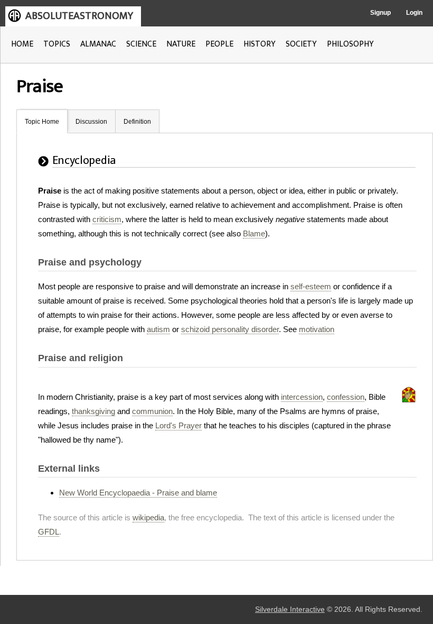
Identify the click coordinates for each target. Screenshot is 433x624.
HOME (22, 44)
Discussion (91, 121)
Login (414, 12)
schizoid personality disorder (230, 329)
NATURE (180, 44)
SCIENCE (141, 44)
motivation (316, 329)
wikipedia (148, 517)
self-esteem (310, 286)
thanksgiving (93, 411)
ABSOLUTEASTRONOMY (79, 16)
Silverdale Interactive (290, 609)
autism (158, 329)
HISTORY (259, 44)
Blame (254, 233)
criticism (106, 219)
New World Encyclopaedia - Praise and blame (138, 492)
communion (152, 411)
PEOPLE (219, 44)
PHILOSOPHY (350, 44)
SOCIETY (301, 44)
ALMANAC (98, 44)
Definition (137, 121)
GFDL (48, 531)
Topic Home (42, 121)
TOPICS (56, 44)
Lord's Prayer (178, 425)
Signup (380, 12)
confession (345, 396)
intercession (302, 396)
